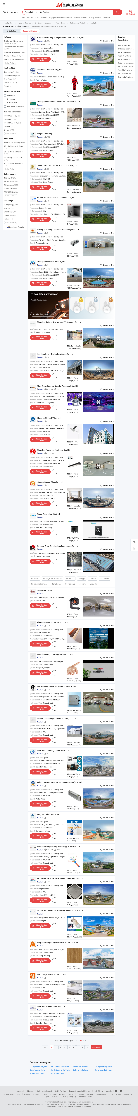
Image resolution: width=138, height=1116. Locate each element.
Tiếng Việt (72, 1097)
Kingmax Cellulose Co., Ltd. (49, 814)
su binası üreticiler (80, 18)
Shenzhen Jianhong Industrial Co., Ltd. (53, 750)
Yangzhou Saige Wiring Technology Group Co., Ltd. (58, 846)
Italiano (90, 1094)
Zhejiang (10, 208)
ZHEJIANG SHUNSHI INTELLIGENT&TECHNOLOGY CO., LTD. (62, 878)
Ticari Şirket (11, 72)
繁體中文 (36, 1094)
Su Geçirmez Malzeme (52, 578)
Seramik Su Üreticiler (125, 77)
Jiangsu (9, 215)
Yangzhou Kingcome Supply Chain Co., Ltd (55, 654)
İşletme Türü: (34, 45)
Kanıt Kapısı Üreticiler (37, 1070)
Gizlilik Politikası (60, 1091)
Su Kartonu (70, 584)
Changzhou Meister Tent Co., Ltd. (51, 261)
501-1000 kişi (11, 192)
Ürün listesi (11, 31)
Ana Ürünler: (34, 48)
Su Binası (70, 578)
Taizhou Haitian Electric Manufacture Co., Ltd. (56, 686)
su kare (83, 584)
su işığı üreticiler (95, 18)
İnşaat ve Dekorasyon (14, 52)
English (18, 1094)
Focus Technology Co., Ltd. (68, 1102)
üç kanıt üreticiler (41, 18)
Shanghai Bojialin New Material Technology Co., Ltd (59, 322)
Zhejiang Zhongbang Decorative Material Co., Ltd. (58, 942)
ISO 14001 (10, 119)
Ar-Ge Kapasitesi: (36, 51)
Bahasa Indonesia (85, 1097)
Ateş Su (93, 584)
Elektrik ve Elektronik (14, 59)
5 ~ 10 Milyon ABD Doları (13, 158)
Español (62, 1094)
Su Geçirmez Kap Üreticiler (104, 1067)
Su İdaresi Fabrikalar (37, 1073)
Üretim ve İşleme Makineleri (14, 48)
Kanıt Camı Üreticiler (80, 1067)
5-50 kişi (10, 178)
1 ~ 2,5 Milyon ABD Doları (13, 164)
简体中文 (27, 1094)
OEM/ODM (11, 95)
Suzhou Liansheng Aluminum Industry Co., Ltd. (57, 718)
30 (81, 1041)
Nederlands (127, 1094)
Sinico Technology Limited (48, 514)
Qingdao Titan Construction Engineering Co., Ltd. (58, 546)
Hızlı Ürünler (98, 1091)
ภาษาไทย (55, 1097)
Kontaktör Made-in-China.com (80, 1091)
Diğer (7, 86)
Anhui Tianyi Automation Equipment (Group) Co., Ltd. (59, 782)
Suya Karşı (56, 584)
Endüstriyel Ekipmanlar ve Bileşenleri (13, 42)
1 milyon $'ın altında (14, 142)
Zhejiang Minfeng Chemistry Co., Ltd (52, 622)
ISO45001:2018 (12, 123)
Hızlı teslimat (12, 103)
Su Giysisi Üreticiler (125, 73)
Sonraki (95, 1047)
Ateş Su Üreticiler (124, 45)
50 (86, 1040)
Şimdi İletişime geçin (41, 59)
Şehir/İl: (32, 80)
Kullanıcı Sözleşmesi (44, 1091)
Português (80, 1094)
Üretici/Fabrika (12, 75)
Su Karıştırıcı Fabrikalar (103, 1070)
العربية (118, 1094)
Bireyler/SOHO (10, 82)
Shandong (10, 212)
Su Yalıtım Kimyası (39, 584)
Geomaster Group (44, 590)
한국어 (110, 1094)
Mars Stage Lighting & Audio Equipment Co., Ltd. (57, 386)
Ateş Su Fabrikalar (58, 1073)
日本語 (44, 1094)
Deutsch (71, 1094)
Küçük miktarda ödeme (15, 106)
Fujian (8, 219)
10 (76, 1040)
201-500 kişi (10, 188)
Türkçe (63, 1097)
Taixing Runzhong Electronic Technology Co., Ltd (58, 229)
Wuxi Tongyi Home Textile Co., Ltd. (52, 974)
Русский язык (101, 1094)
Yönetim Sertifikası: (37, 54)
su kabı (93, 578)
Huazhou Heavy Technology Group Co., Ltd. (55, 354)
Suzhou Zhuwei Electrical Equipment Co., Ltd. (56, 197)
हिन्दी (47, 1097)
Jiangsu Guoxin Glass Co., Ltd (50, 482)
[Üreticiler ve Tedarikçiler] (69, 4)
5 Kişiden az (11, 185)
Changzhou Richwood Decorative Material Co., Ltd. (58, 101)
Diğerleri (9, 130)
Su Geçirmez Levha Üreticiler (60, 1070)
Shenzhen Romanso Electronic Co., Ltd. (53, 450)
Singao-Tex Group (44, 133)
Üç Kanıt (34, 578)
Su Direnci (104, 578)
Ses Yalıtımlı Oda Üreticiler (127, 66)
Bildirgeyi (30, 1091)
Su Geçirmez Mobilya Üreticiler (39, 1067)
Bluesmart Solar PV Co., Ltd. (49, 418)
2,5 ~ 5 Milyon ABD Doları (13, 153)
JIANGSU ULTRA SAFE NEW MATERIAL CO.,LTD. (57, 165)
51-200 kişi (11, 181)
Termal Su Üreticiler (125, 70)
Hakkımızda (20, 1091)
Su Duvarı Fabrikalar (80, 1070)
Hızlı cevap (11, 99)
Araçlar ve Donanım (14, 56)
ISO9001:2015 (12, 116)
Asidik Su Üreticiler (124, 56)
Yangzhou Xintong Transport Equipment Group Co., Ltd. (60, 37)
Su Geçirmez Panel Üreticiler (60, 1067)
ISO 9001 (9, 126)
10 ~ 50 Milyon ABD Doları (13, 147)
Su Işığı (82, 578)
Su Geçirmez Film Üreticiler (127, 59)
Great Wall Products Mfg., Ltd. (50, 69)
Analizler (109, 1091)
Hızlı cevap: (34, 150)
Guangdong (11, 205)
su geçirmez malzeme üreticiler (60, 18)
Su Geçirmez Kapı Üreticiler (127, 52)
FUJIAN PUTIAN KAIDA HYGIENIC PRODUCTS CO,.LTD (60, 910)
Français (53, 1094)
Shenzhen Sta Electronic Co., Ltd (51, 1006)
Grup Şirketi (10, 79)
